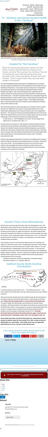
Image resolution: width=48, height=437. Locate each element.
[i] (15, 115)
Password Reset (24, 8)
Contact (31, 8)
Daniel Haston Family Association (12, 424)
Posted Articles (38, 13)
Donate (22, 11)
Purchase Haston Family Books (35, 15)
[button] (8, 336)
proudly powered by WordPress (27, 424)
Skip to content (4, 1)
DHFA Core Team (38, 8)
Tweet (3, 386)
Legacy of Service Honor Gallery (33, 11)
